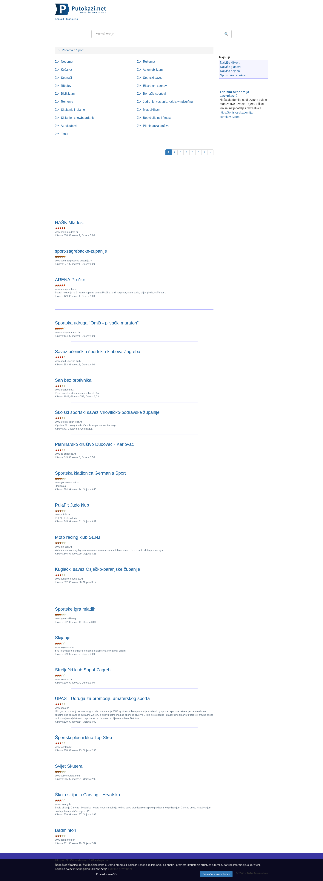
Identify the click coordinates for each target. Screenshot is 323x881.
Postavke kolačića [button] (106, 874)
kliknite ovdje (99, 869)
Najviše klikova (230, 62)
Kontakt (59, 19)
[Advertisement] (134, 188)
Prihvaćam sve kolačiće (216, 874)
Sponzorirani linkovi (233, 75)
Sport (79, 50)
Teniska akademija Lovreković (234, 94)
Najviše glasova (230, 66)
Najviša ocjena (230, 71)
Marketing (72, 19)
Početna (65, 50)
